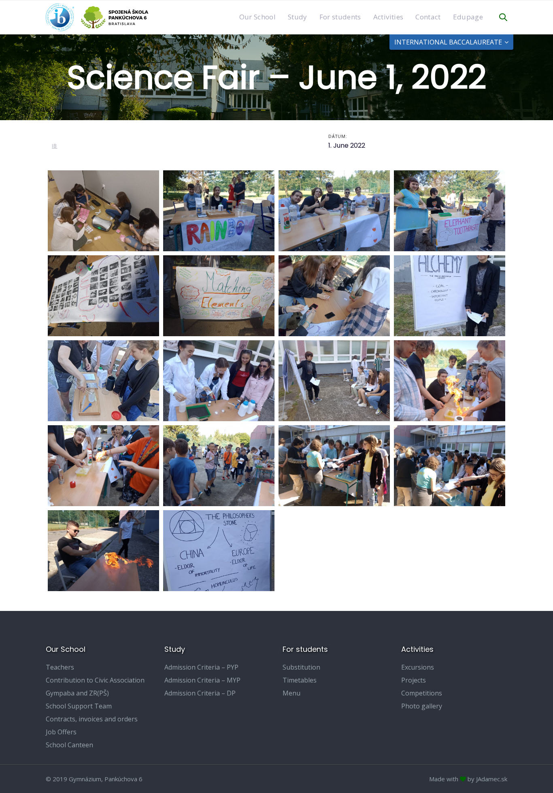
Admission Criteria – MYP (202, 680)
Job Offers (61, 731)
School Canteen (69, 744)
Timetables (300, 680)
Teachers (60, 667)
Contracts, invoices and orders (92, 719)
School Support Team (79, 706)
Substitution (301, 667)
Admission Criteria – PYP (201, 667)
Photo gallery (421, 706)
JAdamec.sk (491, 779)
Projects (413, 680)
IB (54, 145)
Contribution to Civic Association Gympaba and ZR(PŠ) (95, 687)
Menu (291, 693)
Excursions (417, 667)
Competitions (421, 693)
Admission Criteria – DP (200, 693)
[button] (503, 17)
